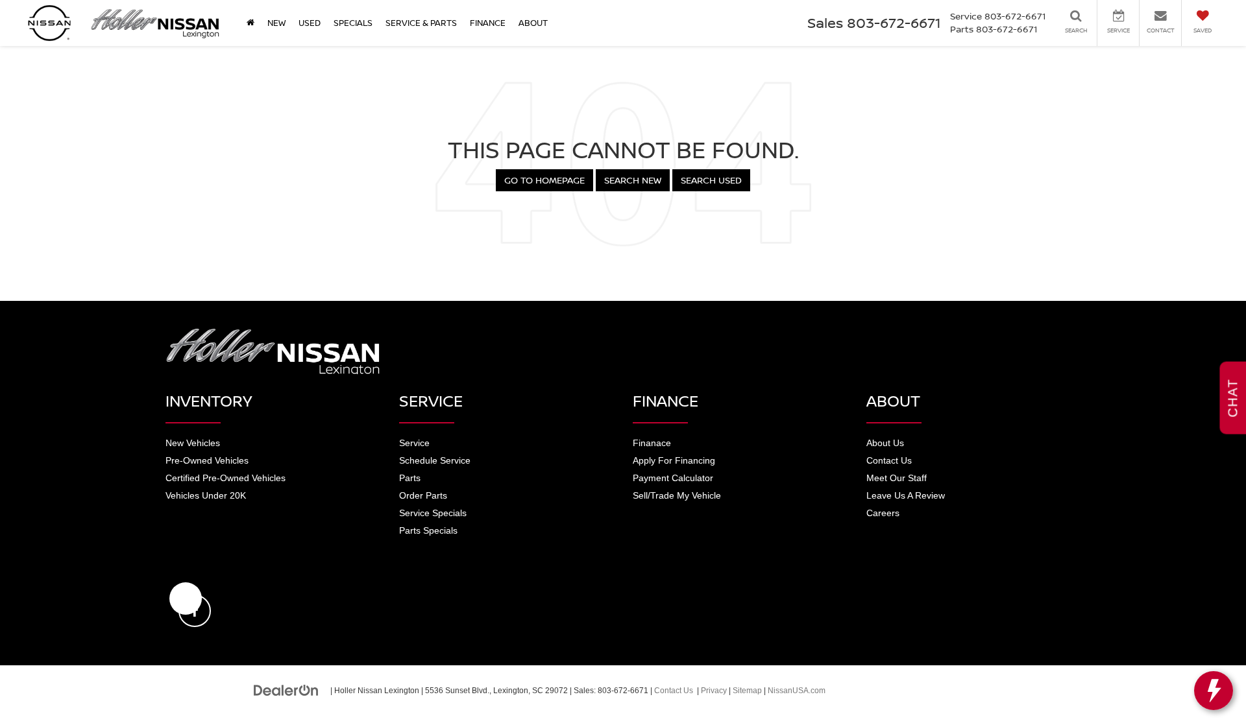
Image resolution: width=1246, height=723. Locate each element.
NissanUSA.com (796, 690)
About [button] (533, 23)
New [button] (276, 23)
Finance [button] (488, 23)
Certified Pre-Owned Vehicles (225, 478)
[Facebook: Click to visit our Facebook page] (185, 598)
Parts (410, 478)
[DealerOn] (286, 690)
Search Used (711, 180)
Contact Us (889, 460)
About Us (885, 443)
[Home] (250, 22)
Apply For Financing (674, 460)
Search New (632, 180)
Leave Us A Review (905, 495)
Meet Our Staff (896, 478)
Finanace (652, 443)
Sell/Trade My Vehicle (677, 495)
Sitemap (747, 690)
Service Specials (433, 513)
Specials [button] (353, 23)
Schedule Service (434, 460)
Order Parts (423, 495)
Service (414, 443)
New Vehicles (192, 443)
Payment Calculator (673, 478)
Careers (882, 513)
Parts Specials (428, 530)
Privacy (714, 690)
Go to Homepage (544, 180)
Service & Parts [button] (421, 23)
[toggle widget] (1213, 690)
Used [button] (310, 23)
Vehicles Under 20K (205, 495)
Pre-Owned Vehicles (207, 460)
